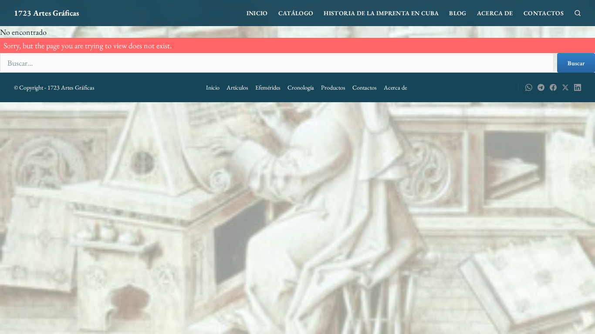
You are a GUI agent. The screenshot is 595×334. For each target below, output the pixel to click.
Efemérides (268, 87)
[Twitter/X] (565, 87)
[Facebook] (553, 87)
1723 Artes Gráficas (46, 13)
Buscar (576, 63)
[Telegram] (541, 87)
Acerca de (495, 13)
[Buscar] (577, 13)
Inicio (257, 13)
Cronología (300, 87)
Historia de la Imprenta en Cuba (381, 13)
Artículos (237, 87)
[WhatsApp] (528, 87)
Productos (333, 87)
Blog (457, 13)
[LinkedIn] (577, 87)
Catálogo (296, 13)
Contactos (544, 13)
